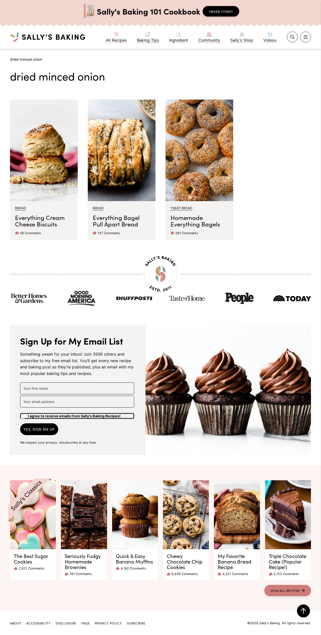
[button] (77, 414)
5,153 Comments (286, 574)
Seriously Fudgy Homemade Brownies (83, 561)
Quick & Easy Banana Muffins (134, 558)
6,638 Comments (185, 574)
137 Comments (109, 233)
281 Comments (186, 233)
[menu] (305, 37)
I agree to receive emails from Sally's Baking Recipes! (74, 416)
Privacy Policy (108, 623)
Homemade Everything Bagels (195, 220)
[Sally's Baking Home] (47, 37)
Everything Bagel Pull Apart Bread (116, 220)
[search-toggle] (292, 37)
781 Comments (80, 574)
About (15, 623)
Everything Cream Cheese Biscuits (40, 220)
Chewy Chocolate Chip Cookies (184, 561)
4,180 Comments (133, 568)
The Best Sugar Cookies (31, 558)
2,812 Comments (31, 568)
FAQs (85, 623)
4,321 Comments (235, 574)
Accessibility (38, 623)
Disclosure (66, 623)
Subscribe (136, 623)
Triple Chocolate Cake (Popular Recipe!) (287, 561)
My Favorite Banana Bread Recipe (234, 561)
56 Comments (30, 233)
